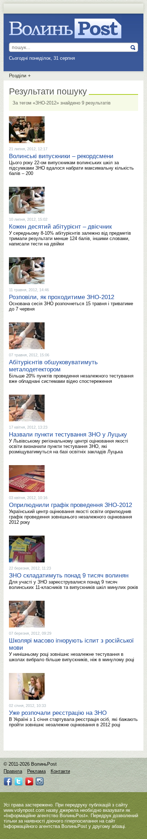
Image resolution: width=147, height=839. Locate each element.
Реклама (36, 771)
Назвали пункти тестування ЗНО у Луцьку (68, 434)
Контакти (60, 771)
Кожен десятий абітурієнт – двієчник (60, 226)
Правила (13, 771)
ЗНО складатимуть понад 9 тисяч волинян (68, 575)
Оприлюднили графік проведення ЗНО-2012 (70, 505)
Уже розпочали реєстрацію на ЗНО (58, 712)
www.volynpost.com (24, 810)
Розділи (20, 75)
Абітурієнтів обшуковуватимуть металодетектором (53, 366)
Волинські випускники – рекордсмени (61, 156)
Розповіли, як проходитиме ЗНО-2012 (61, 297)
